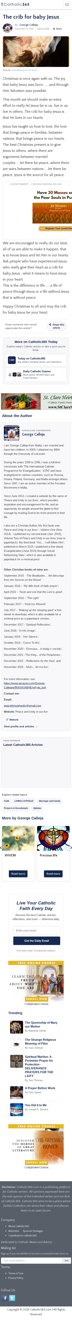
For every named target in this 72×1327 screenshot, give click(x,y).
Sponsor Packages (33, 1231)
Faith (6, 801)
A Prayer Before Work (40, 1088)
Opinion (37, 808)
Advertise (13, 1231)
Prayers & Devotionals (16, 808)
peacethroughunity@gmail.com (22, 705)
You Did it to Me (36, 1105)
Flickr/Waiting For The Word (24, 70)
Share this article (58, 326)
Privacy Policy (15, 1278)
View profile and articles (21, 726)
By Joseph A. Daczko (36, 1109)
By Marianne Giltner (35, 1030)
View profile (43, 29)
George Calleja (29, 24)
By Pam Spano (33, 1092)
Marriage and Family (49, 801)
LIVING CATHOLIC (24, 801)
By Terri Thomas (34, 1080)
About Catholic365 (18, 1226)
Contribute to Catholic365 (22, 1235)
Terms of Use (15, 1273)
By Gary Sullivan (34, 1047)
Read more (18, 873)
